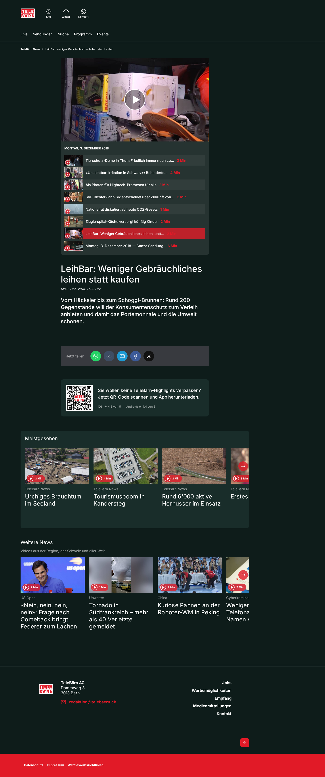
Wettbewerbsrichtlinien (85, 765)
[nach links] (26, 466)
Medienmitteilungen (212, 706)
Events (103, 34)
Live (24, 34)
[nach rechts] (243, 466)
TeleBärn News (30, 49)
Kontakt (224, 713)
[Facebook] (135, 356)
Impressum (55, 765)
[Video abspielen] (135, 99)
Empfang (223, 698)
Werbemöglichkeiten (211, 690)
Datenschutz (33, 765)
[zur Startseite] (28, 13)
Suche (63, 34)
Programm (83, 34)
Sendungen (43, 34)
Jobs (226, 682)
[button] (109, 356)
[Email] (122, 356)
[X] (148, 356)
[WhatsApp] (95, 356)
